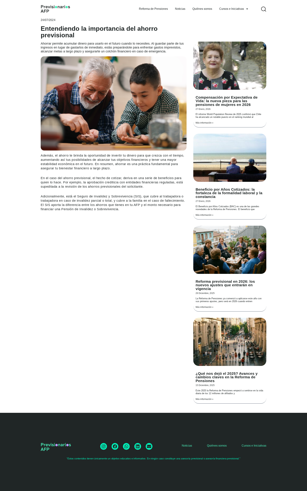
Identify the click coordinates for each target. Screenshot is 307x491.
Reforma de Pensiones (153, 8)
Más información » (204, 123)
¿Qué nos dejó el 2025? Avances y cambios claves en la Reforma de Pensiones (227, 377)
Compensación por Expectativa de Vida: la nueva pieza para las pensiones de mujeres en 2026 (227, 101)
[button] (263, 9)
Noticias (180, 8)
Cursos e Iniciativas (231, 8)
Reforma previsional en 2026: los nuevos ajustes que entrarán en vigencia (225, 285)
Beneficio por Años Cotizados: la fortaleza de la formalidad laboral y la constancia (229, 193)
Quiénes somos (202, 8)
